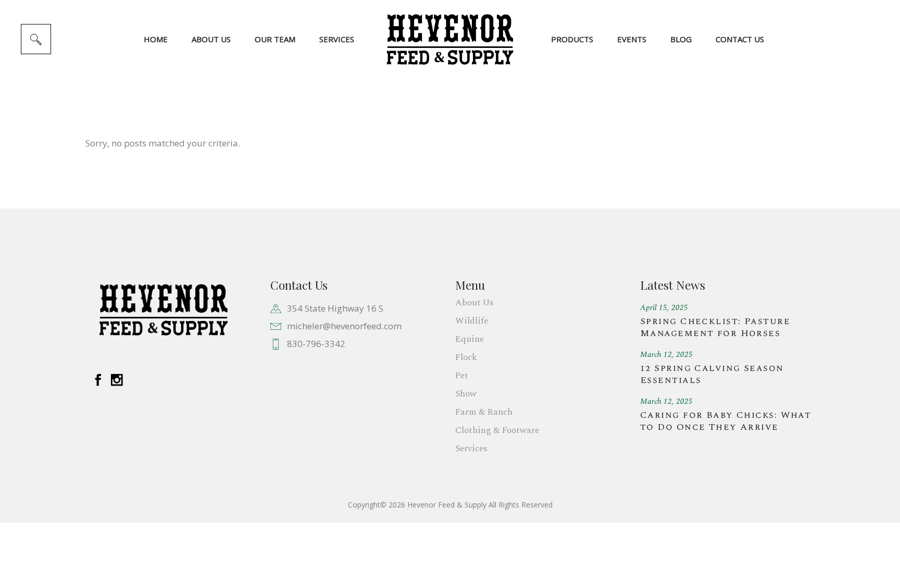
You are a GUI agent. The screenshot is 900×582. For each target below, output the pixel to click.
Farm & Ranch (483, 412)
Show (466, 394)
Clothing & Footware (497, 430)
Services (471, 448)
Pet (461, 375)
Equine (469, 339)
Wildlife (471, 321)
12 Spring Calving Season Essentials (712, 374)
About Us (474, 302)
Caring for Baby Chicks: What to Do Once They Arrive (725, 421)
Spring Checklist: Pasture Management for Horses (715, 327)
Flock (466, 357)
